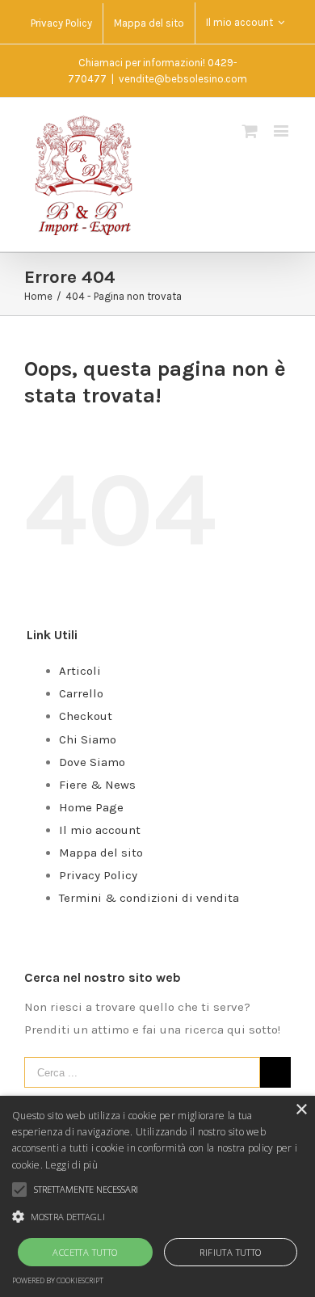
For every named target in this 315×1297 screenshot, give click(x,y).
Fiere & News (97, 784)
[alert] (157, 1196)
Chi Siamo (87, 739)
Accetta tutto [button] (84, 1252)
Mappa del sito (101, 852)
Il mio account (100, 830)
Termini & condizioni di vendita (149, 898)
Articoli (80, 670)
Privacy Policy (98, 875)
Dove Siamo (92, 762)
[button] (157, 1217)
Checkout (85, 716)
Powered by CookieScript (57, 1280)
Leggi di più (71, 1165)
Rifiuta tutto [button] (230, 1252)
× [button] (301, 1110)
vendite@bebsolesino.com (183, 79)
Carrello (81, 693)
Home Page (91, 807)
